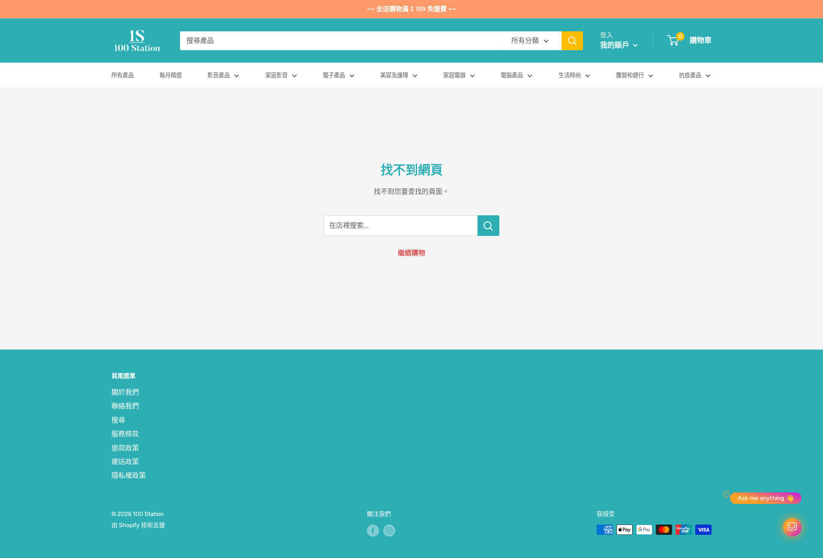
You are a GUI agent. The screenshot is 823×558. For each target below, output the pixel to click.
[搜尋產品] (572, 40)
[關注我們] (373, 531)
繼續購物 (411, 253)
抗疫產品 (690, 75)
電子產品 (334, 75)
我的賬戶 (615, 45)
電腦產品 (512, 75)
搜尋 (118, 420)
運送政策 (125, 462)
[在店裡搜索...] (488, 225)
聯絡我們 (125, 406)
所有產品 (122, 75)
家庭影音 (276, 75)
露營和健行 (630, 75)
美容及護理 (394, 75)
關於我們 (125, 392)
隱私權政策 (128, 475)
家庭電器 (454, 75)
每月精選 (170, 75)
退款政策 (125, 448)
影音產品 (218, 75)
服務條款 (125, 434)
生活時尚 (570, 75)
